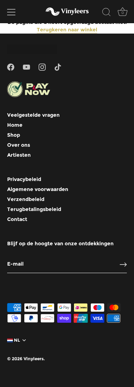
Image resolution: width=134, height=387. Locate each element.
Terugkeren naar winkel (67, 29)
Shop (13, 135)
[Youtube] (26, 67)
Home (15, 125)
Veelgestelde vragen (33, 115)
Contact (17, 219)
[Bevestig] (123, 264)
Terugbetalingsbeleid (34, 209)
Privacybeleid (24, 179)
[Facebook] (10, 67)
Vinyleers (34, 358)
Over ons (18, 145)
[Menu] (11, 12)
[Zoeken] (106, 13)
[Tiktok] (57, 67)
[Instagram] (42, 67)
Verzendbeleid (25, 199)
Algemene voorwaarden (37, 189)
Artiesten (19, 155)
